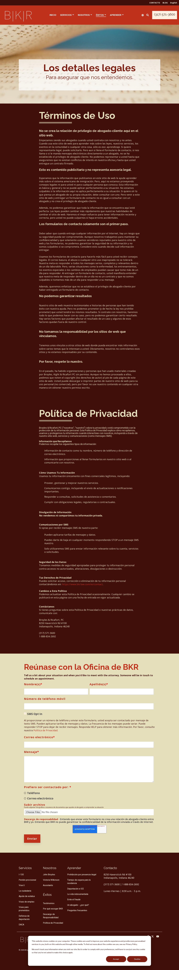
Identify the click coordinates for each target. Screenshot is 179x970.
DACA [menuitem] (21, 924)
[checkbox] (89, 795)
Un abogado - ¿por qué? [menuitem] (78, 905)
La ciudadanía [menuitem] (25, 891)
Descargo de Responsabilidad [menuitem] (50, 916)
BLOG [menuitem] (165, 2)
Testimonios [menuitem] (48, 903)
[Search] (148, 15)
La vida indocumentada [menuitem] (77, 894)
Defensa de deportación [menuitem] (24, 917)
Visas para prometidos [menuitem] (24, 909)
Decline (137, 959)
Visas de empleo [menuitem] (26, 901)
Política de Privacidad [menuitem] (53, 923)
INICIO (53, 15)
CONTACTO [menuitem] (154, 2)
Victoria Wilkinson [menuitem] (51, 880)
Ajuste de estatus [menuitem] (27, 896)
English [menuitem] (173, 2)
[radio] (89, 793)
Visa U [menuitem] (22, 885)
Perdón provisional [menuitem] (27, 880)
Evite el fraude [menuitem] (73, 899)
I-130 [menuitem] (21, 874)
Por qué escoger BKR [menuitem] (53, 908)
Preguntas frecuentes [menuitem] (77, 910)
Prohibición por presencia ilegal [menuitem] (81, 874)
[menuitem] (47, 894)
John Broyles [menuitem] (49, 874)
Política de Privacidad (45, 730)
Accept (116, 959)
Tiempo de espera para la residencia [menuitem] (79, 881)
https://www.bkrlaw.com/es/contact (82, 584)
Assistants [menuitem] (48, 885)
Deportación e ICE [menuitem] (75, 888)
